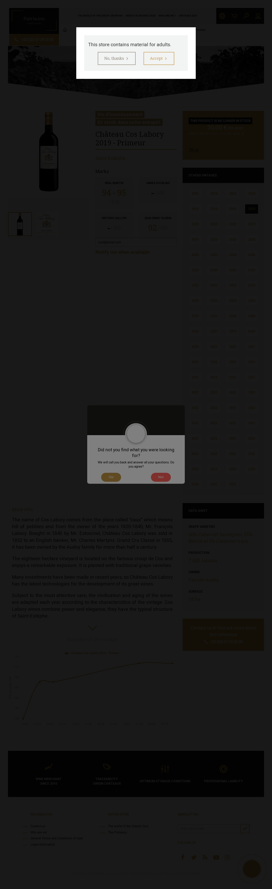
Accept (156, 58)
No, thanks (114, 58)
